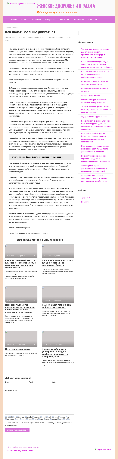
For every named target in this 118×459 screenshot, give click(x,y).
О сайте (24, 19)
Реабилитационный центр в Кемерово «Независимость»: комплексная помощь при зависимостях (20, 264)
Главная (13, 19)
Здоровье (59, 37)
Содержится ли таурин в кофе (94, 117)
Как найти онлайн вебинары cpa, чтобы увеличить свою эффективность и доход (95, 74)
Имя (7, 382)
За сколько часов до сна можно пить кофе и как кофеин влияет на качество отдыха (96, 109)
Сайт (54, 382)
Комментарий (11, 390)
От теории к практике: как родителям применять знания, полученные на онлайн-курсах (94, 178)
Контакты (92, 19)
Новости (84, 202)
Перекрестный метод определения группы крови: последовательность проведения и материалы (20, 308)
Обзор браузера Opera (90, 95)
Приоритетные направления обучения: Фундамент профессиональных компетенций (95, 159)
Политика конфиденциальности (20, 451)
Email (31, 382)
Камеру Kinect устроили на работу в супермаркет (56, 306)
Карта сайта (79, 19)
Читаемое (36, 19)
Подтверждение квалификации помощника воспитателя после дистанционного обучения (95, 149)
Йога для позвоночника (17, 349)
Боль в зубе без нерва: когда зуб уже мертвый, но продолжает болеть (57, 263)
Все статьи (64, 19)
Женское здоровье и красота (66, 6)
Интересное (50, 19)
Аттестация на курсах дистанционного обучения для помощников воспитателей (94, 168)
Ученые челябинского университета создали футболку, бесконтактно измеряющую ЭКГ (55, 353)
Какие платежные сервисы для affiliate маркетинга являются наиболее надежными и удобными (96, 64)
